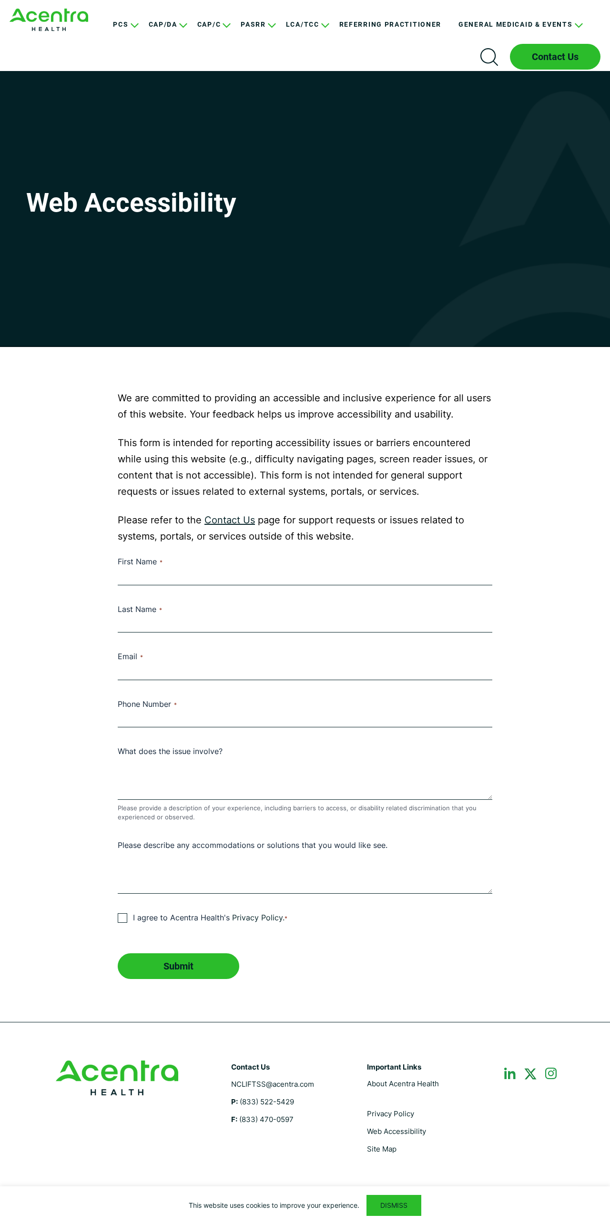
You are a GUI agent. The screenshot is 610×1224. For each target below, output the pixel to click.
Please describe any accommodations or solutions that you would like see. (252, 845)
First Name (140, 561)
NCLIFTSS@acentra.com (272, 1084)
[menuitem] (122, 32)
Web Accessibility (396, 1131)
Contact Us (555, 56)
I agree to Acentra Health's (210, 917)
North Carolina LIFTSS (49, 20)
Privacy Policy (390, 1113)
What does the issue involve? (170, 751)
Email (130, 656)
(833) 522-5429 (267, 1101)
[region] (305, 1205)
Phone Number (147, 704)
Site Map (381, 1148)
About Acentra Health (403, 1083)
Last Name (140, 609)
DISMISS (393, 1205)
